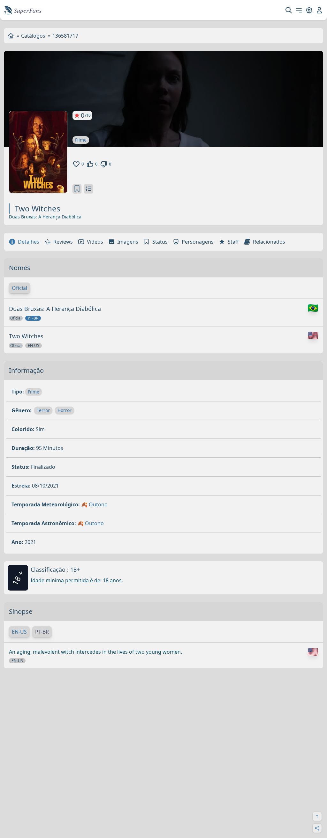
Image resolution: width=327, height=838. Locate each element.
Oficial (19, 287)
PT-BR (42, 631)
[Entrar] (319, 10)
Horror (64, 410)
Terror (43, 410)
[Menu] (299, 10)
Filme (81, 140)
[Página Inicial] (11, 36)
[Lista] (88, 188)
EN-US (19, 631)
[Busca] (289, 10)
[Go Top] (317, 816)
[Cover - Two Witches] (38, 152)
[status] (76, 188)
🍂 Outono (94, 504)
